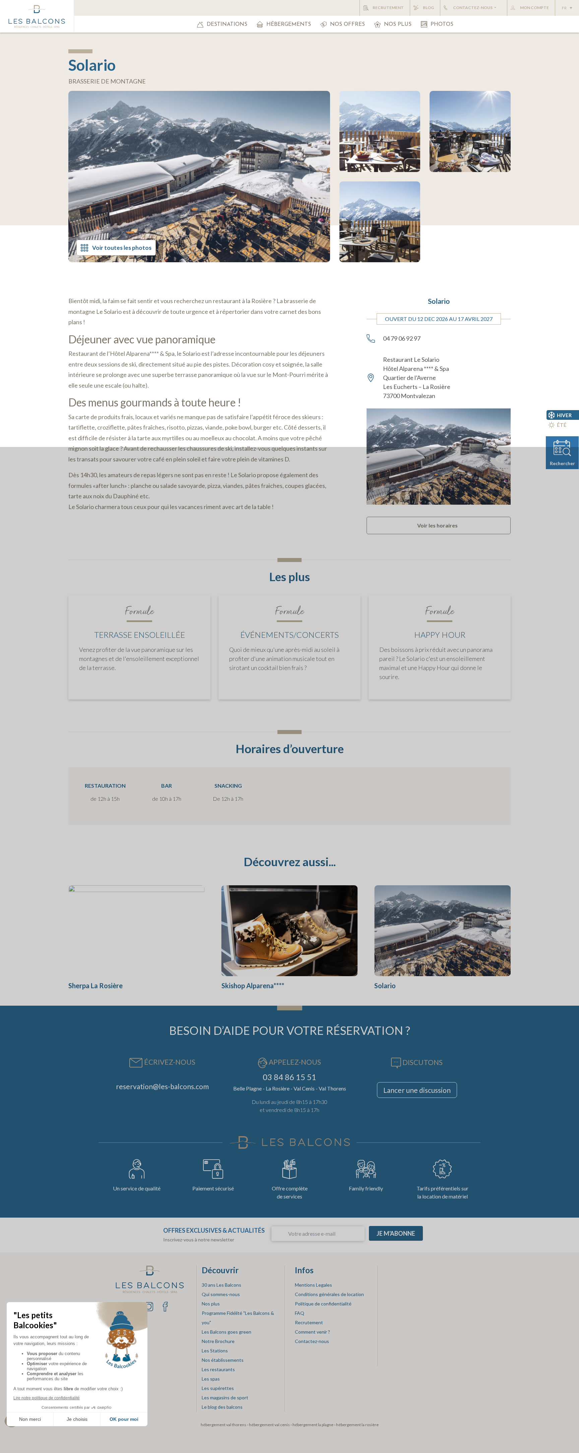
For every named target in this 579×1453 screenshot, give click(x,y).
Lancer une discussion (417, 1090)
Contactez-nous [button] (473, 7)
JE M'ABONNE (396, 1233)
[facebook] (165, 1305)
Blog (428, 7)
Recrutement (388, 7)
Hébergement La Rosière (357, 1424)
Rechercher (562, 463)
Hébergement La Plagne (313, 1424)
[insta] (149, 1305)
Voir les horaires (437, 525)
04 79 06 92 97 (402, 338)
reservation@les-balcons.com (162, 1086)
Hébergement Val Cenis (269, 1424)
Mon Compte (534, 7)
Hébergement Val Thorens (223, 1424)
